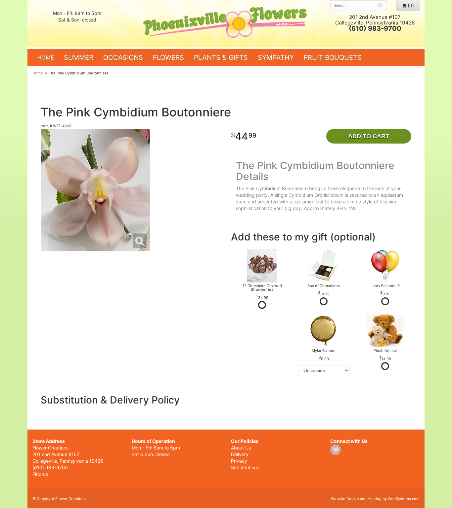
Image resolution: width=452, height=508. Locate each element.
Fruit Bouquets (333, 57)
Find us (40, 474)
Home (45, 57)
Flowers (168, 57)
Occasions (123, 57)
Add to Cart (368, 136)
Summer (78, 57)
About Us (241, 447)
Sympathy (276, 57)
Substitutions (245, 467)
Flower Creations (226, 24)
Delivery (240, 454)
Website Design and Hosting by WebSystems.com (375, 498)
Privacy (239, 461)
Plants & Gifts (221, 57)
